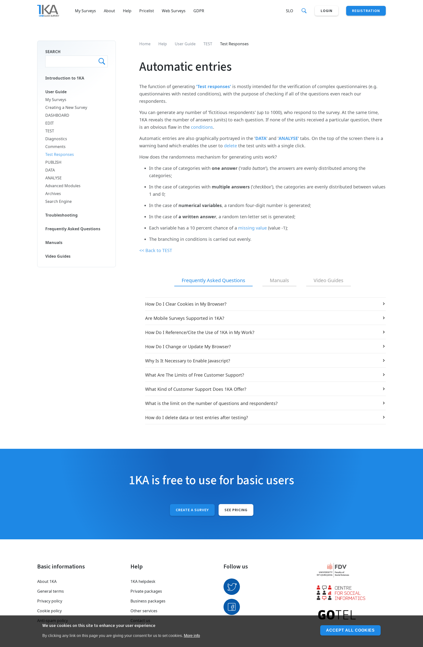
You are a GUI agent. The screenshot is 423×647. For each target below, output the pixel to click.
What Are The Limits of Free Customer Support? (194, 375)
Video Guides (57, 256)
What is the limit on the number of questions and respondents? (211, 403)
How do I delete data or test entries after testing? (196, 417)
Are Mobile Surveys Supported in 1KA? (184, 318)
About (109, 10)
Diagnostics (56, 138)
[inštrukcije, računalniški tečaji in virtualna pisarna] (351, 615)
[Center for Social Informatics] (351, 592)
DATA (50, 170)
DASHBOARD (57, 115)
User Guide (56, 91)
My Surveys (85, 10)
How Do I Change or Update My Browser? (188, 346)
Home (145, 43)
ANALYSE (53, 178)
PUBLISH (53, 162)
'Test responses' (213, 86)
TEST (49, 131)
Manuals (53, 242)
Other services (143, 610)
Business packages (147, 601)
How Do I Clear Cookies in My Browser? (185, 304)
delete (231, 146)
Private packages (146, 591)
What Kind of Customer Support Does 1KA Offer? (195, 389)
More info (192, 636)
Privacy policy (49, 601)
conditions (202, 127)
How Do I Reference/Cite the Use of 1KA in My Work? (199, 332)
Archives (53, 193)
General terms (50, 591)
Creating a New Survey (66, 107)
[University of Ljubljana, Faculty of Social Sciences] (351, 570)
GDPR (198, 10)
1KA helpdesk (142, 581)
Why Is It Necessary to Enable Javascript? (187, 361)
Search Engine (58, 201)
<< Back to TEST (155, 250)
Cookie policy (49, 610)
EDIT (49, 123)
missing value (252, 228)
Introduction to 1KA (64, 78)
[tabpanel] (262, 360)
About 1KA (47, 581)
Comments (55, 146)
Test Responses (59, 154)
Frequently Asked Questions (72, 228)
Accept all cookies (350, 630)
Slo (289, 10)
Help (127, 10)
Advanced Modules (63, 185)
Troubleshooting (61, 215)
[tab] (213, 280)
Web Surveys (174, 10)
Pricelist (146, 10)
